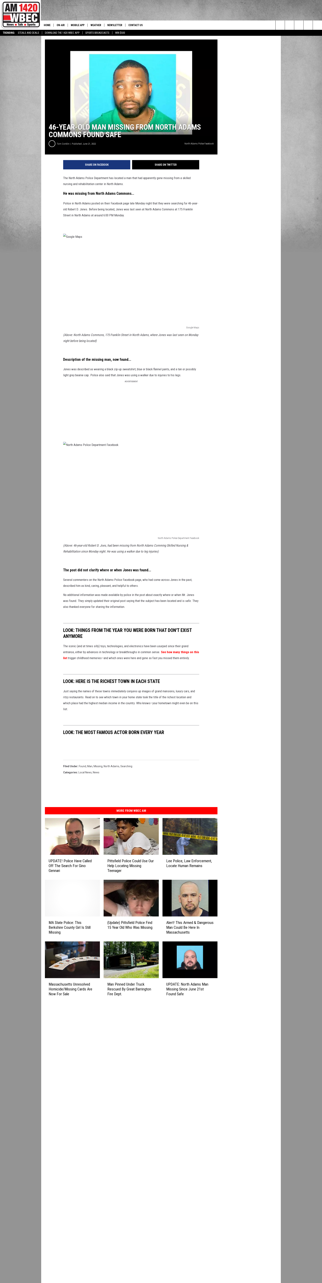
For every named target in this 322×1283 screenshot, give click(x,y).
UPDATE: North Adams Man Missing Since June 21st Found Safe (187, 989)
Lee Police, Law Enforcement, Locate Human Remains (189, 863)
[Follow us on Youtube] (308, 25)
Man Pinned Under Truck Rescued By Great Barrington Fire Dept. (129, 989)
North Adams (111, 766)
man (89, 766)
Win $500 (120, 32)
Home (47, 25)
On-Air (61, 25)
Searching (126, 766)
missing (98, 766)
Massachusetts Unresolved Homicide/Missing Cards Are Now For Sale (70, 989)
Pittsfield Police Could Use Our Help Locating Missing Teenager (130, 866)
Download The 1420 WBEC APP (62, 32)
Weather (96, 25)
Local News (85, 772)
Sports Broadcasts (97, 32)
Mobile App (77, 25)
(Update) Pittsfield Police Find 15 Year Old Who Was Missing (129, 925)
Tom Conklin (63, 143)
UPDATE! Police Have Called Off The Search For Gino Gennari (70, 866)
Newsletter (114, 25)
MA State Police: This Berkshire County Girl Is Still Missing (70, 927)
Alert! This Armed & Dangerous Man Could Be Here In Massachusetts (190, 927)
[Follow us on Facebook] (298, 25)
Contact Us (135, 25)
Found (82, 766)
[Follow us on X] (317, 25)
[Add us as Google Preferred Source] (289, 25)
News (96, 772)
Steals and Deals (28, 32)
